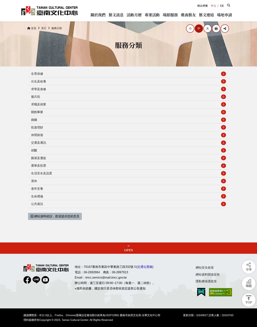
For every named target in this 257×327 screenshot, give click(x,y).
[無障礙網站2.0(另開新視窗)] (220, 292)
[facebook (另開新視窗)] (27, 280)
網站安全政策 (205, 267)
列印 (216, 28)
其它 (43, 28)
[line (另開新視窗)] (36, 280)
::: (197, 1)
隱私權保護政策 (206, 281)
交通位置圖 (144, 266)
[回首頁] (49, 10)
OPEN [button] (128, 250)
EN (222, 6)
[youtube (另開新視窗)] (45, 280)
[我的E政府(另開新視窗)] (201, 292)
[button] (228, 5)
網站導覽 (202, 6)
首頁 (33, 28)
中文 (213, 6)
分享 (225, 28)
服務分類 (56, 28)
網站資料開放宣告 (208, 274)
